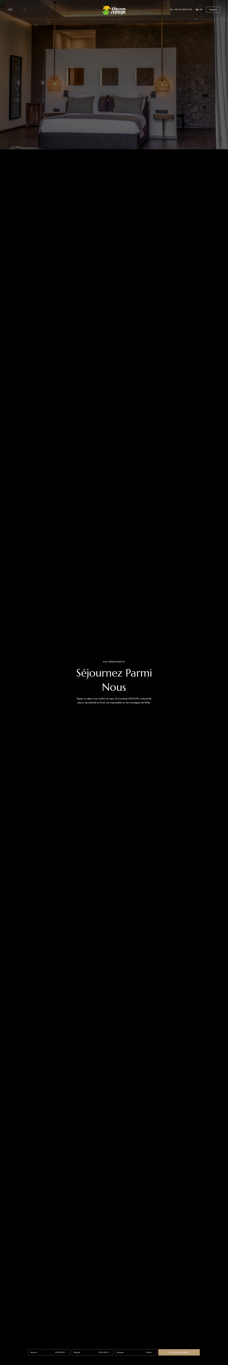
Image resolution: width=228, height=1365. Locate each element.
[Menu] (10, 9)
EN (201, 9)
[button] (213, 10)
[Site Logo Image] (114, 10)
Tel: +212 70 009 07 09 (181, 9)
